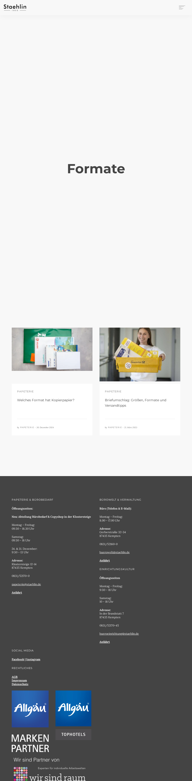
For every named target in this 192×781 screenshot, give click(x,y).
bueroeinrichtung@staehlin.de (119, 633)
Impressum (19, 680)
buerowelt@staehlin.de (115, 552)
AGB (15, 677)
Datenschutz (20, 684)
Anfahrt (17, 592)
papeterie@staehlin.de (26, 584)
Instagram (33, 659)
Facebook (18, 659)
